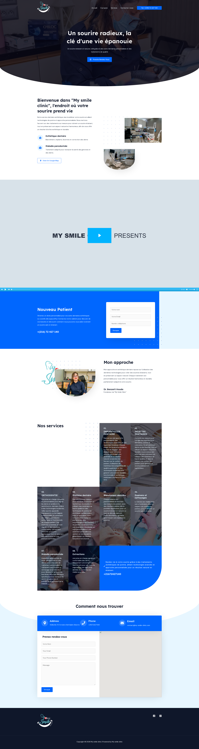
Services (114, 8)
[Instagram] (160, 716)
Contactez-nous (127, 8)
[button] (149, 8)
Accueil (94, 8)
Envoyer (116, 330)
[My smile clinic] (43, 8)
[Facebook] (154, 716)
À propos (104, 8)
